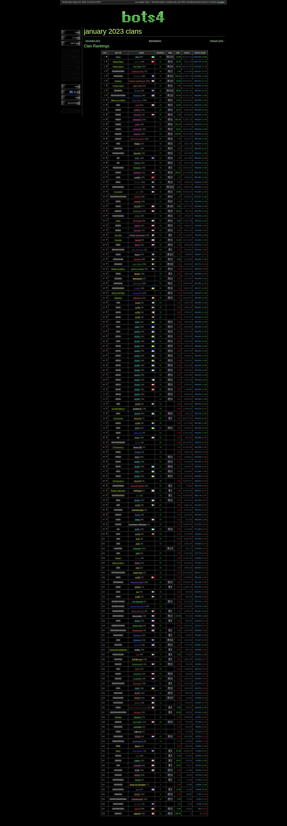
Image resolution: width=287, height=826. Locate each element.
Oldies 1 (118, 814)
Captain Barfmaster (137, 606)
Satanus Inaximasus (137, 81)
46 (171, 129)
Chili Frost (118, 148)
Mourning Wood (137, 582)
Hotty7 (118, 119)
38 (171, 288)
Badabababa (138, 630)
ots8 (118, 404)
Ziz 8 (118, 341)
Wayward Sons (118, 250)
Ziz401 (137, 351)
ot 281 (137, 597)
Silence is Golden (118, 100)
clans (77, 97)
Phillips (118, 457)
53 (171, 119)
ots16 (118, 597)
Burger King (137, 626)
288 (171, 206)
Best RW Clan (118, 187)
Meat (118, 746)
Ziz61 (137, 327)
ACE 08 (137, 206)
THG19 (137, 197)
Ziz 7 (118, 413)
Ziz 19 (118, 467)
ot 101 (137, 534)
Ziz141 (137, 341)
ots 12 (118, 317)
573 (171, 76)
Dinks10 (137, 182)
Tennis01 (137, 674)
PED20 (137, 693)
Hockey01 (137, 211)
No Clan (118, 235)
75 (171, 259)
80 (171, 693)
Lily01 (137, 124)
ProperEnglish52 (137, 486)
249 (171, 81)
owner (141, 53)
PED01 (138, 736)
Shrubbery (118, 785)
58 (171, 153)
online (76, 38)
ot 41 (138, 539)
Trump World (118, 168)
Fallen (118, 732)
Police (118, 707)
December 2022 (93, 41)
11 (171, 283)
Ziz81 (137, 428)
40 (171, 736)
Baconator (137, 683)
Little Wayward (138, 250)
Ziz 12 (118, 375)
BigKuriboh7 (138, 279)
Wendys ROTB (118, 683)
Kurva (137, 254)
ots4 (118, 553)
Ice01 (137, 529)
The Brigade (118, 582)
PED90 (137, 698)
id (120, 53)
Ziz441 (137, 360)
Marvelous (118, 693)
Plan (118, 144)
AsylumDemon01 (137, 139)
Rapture (118, 81)
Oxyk (137, 192)
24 (171, 86)
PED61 (137, 775)
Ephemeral (118, 283)
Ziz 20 (118, 462)
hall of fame (75, 43)
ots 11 (118, 312)
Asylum (118, 139)
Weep (118, 201)
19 (171, 177)
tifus (137, 756)
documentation (74, 103)
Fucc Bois (118, 510)
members (160, 53)
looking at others (118, 269)
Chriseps (137, 76)
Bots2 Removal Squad (138, 707)
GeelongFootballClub (118, 650)
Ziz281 (137, 462)
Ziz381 (137, 467)
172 (171, 548)
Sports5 (118, 211)
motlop (137, 650)
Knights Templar (118, 626)
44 (171, 794)
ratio (178, 53)
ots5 (118, 544)
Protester (137, 168)
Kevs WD (118, 770)
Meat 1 (137, 746)
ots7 (118, 505)
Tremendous (118, 698)
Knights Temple (118, 606)
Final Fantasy (118, 216)
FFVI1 (137, 216)
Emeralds (118, 548)
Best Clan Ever (118, 495)
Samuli (137, 809)
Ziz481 (137, 370)
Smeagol (137, 259)
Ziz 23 (118, 360)
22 (171, 192)
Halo (118, 105)
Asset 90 (137, 481)
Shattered (137, 640)
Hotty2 (118, 230)
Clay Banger (138, 751)
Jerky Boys (118, 703)
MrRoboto (138, 491)
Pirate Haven (118, 66)
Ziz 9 (118, 332)
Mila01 (137, 245)
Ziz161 (137, 332)
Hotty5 (118, 173)
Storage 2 (118, 264)
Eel (118, 158)
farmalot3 (137, 187)
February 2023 (216, 41)
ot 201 (137, 312)
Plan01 (137, 144)
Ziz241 (137, 394)
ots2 (118, 568)
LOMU (137, 62)
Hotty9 (118, 129)
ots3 (118, 539)
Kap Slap (137, 804)
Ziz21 (137, 471)
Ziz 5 (118, 428)
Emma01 (137, 230)
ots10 (118, 307)
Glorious (118, 775)
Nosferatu (137, 95)
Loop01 (137, 177)
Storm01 (137, 153)
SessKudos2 (138, 741)
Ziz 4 (118, 327)
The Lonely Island (118, 95)
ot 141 (137, 404)
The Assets (118, 418)
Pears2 (118, 515)
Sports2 (118, 664)
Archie (137, 621)
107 (171, 698)
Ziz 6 (118, 500)
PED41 (137, 794)
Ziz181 (137, 336)
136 (171, 95)
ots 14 (118, 423)
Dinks (118, 182)
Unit (118, 765)
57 (171, 322)
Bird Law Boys (118, 288)
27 (171, 71)
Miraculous (118, 736)
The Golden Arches (118, 630)
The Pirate (137, 66)
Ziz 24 (118, 365)
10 (171, 279)
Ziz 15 (118, 389)
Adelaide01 (137, 119)
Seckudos (118, 727)
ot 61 (138, 553)
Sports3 (118, 679)
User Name (137, 264)
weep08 (137, 201)
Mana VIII (138, 433)
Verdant (118, 717)
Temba (137, 780)
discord (77, 92)
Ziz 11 (118, 476)
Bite (137, 495)
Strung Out (118, 76)
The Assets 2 (118, 447)
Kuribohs (118, 279)
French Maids (118, 486)
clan (116, 53)
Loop (118, 177)
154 (171, 66)
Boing (137, 438)
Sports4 (118, 722)
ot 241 (137, 423)
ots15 (118, 577)
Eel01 (137, 158)
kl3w (138, 654)
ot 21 (138, 568)
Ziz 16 (118, 380)
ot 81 (138, 544)
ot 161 (137, 303)
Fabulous (118, 794)
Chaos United (118, 789)
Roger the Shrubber (138, 785)
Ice (118, 529)
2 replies (220, 2)
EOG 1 (138, 563)
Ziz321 (137, 380)
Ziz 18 (118, 346)
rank (104, 53)
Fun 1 (118, 520)
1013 (171, 187)
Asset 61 (137, 418)
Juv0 (137, 105)
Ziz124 (137, 413)
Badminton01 (137, 664)
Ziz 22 (118, 356)
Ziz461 (137, 365)
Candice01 (137, 129)
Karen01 (137, 115)
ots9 (118, 303)
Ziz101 (137, 500)
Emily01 (137, 110)
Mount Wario (118, 62)
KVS (118, 669)
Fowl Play (118, 659)
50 (171, 124)
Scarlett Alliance (118, 409)
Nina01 (137, 226)
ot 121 (137, 505)
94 (171, 105)
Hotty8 (118, 124)
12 (171, 616)
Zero (118, 640)
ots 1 (118, 592)
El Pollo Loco (137, 659)
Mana (118, 433)
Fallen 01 (137, 732)
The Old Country (118, 573)
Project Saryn (118, 654)
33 (171, 775)
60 (171, 110)
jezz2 (137, 457)
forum (77, 86)
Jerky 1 (138, 703)
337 (171, 254)
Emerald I (137, 548)
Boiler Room (118, 804)
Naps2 (137, 442)
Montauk (137, 712)
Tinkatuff (137, 765)
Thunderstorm (118, 153)
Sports (118, 674)
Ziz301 (137, 389)
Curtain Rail (137, 293)
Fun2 (118, 621)
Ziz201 (137, 476)
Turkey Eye (137, 573)
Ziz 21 (118, 351)
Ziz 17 (118, 385)
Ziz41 (137, 322)
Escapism (118, 91)
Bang (118, 751)
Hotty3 (118, 226)
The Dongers (118, 780)
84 (171, 100)
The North (118, 192)
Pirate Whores (118, 741)
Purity (118, 587)
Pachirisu (137, 635)
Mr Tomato (137, 221)
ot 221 (137, 317)
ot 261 (137, 577)
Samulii (138, 240)
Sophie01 (137, 173)
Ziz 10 (118, 336)
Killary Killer (137, 86)
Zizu (137, 57)
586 (171, 640)
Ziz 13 (118, 394)
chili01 (137, 148)
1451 (171, 57)
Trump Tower (118, 86)
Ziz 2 (118, 471)
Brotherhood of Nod (118, 712)
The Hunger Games (118, 197)
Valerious (118, 298)
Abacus (118, 761)
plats (170, 53)
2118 (171, 91)
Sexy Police (118, 635)
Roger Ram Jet (138, 611)
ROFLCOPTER (118, 293)
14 (171, 269)
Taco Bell (118, 645)
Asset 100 (138, 447)
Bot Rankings (155, 41)
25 (171, 298)
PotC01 (137, 163)
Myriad (137, 91)
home (77, 32)
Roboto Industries (118, 491)
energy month (200, 53)
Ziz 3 (118, 322)
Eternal (118, 756)
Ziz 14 (118, 399)
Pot (118, 163)
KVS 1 (137, 669)
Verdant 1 (138, 717)
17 (171, 799)
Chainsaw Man (118, 71)
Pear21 (138, 515)
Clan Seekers (118, 616)
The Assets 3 (118, 481)
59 (171, 115)
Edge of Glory (118, 563)
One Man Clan (118, 809)
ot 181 (137, 307)
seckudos (138, 727)
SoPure (138, 587)
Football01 (137, 679)
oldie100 (137, 814)
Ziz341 (137, 385)
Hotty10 (118, 134)
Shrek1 (137, 274)
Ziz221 (137, 375)
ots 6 (118, 534)
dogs (118, 221)
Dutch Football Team (118, 799)
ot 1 (137, 592)
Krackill (118, 524)
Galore (137, 761)
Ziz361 (137, 346)
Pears (118, 452)
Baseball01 (137, 722)
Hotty (118, 245)
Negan (118, 558)
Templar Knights (118, 601)
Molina (137, 520)
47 (171, 148)
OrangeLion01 (137, 799)
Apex (118, 57)
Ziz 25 (118, 370)
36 (171, 814)
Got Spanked (137, 601)
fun (118, 438)
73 (171, 240)
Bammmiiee (137, 616)
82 (171, 809)
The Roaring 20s (118, 442)
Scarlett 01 (137, 409)
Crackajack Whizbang (137, 524)
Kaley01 (137, 134)
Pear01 (138, 452)
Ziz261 (137, 399)
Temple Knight (118, 611)
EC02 (137, 770)
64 (171, 221)
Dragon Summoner (137, 235)
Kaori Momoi (137, 100)
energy (187, 53)
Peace (118, 206)
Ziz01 (137, 688)
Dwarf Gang (118, 259)
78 (171, 62)
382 (171, 264)
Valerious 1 (137, 298)
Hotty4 (118, 115)
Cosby (137, 288)
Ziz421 (137, 356)
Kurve (118, 254)
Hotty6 (118, 110)
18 (171, 182)
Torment (118, 240)
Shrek (118, 274)
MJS (138, 789)
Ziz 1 (118, 688)
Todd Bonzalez (138, 510)
